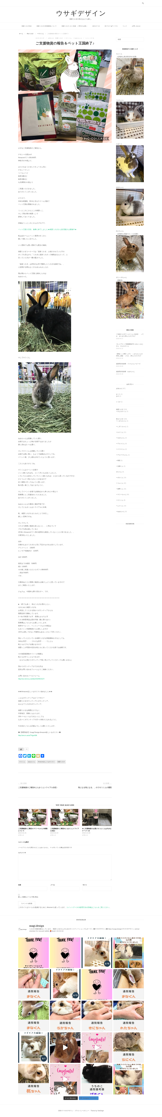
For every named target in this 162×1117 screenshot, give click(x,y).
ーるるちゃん (120, 438)
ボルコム (119, 472)
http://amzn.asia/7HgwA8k (27, 735)
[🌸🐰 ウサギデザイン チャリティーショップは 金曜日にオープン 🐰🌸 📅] (65, 952)
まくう (118, 394)
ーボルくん (119, 477)
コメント (22, 852)
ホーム (21, 33)
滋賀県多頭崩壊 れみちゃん (125, 371)
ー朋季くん (119, 489)
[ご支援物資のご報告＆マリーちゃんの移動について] (33, 817)
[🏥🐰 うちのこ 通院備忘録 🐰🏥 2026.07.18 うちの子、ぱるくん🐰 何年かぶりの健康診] (97, 1079)
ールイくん (119, 432)
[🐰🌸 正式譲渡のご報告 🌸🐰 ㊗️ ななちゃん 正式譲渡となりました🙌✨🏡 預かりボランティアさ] (65, 1047)
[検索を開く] (143, 3)
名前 (19, 885)
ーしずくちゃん (121, 426)
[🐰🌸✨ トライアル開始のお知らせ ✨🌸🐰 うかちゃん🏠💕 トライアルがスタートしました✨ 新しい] (97, 952)
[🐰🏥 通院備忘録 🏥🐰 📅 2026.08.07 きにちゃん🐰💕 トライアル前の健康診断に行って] (97, 1016)
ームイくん (119, 506)
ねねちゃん (31, 762)
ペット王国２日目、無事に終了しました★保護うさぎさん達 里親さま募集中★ (47, 229)
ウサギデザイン (81, 13)
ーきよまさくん (121, 411)
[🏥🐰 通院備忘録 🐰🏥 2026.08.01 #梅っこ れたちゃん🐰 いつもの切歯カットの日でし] (128, 1016)
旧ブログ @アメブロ (111, 26)
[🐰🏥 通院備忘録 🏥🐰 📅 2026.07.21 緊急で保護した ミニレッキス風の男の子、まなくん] (33, 1016)
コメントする (89, 38)
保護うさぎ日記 (27, 26)
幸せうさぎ (30, 33)
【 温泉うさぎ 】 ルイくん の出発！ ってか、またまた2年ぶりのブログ (130, 335)
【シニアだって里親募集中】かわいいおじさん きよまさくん (129, 345)
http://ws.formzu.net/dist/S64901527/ (31, 679)
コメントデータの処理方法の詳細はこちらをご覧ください (87, 907)
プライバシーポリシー (82, 1111)
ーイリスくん (120, 449)
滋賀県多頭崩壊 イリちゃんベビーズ (128, 364)
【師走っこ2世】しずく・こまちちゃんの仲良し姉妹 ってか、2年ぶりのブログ (129, 355)
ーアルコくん (120, 443)
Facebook (130, 524)
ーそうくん (40, 33)
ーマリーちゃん (121, 494)
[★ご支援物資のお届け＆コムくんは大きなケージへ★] (97, 817)
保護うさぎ (59, 38)
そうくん (22, 762)
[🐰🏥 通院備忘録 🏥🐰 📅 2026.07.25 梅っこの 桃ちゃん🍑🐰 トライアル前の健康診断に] (33, 1079)
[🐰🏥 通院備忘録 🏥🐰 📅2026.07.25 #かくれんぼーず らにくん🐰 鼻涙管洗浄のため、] (128, 1047)
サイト (85, 885)
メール (52, 885)
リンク (125, 26)
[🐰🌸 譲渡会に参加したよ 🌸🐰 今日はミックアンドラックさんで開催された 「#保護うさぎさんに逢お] (128, 952)
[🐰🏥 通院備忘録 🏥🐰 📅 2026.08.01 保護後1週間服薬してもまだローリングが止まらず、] (33, 984)
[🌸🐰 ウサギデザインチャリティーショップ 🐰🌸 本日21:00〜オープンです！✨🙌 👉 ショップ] (33, 952)
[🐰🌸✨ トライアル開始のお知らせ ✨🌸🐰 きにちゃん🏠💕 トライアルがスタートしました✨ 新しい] (65, 984)
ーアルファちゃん (122, 455)
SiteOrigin (101, 1111)
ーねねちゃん (77, 38)
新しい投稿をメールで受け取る (28, 897)
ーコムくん (119, 483)
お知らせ (51, 38)
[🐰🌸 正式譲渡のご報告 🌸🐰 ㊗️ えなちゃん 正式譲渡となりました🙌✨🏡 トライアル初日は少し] (97, 1047)
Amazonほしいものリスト (46, 762)
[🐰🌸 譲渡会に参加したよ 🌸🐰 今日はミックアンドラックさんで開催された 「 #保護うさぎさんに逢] (128, 1079)
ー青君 (118, 460)
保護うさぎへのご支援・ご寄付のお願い (74, 26)
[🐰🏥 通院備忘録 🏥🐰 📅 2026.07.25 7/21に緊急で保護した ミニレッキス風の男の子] (128, 984)
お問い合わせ (136, 26)
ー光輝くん (119, 466)
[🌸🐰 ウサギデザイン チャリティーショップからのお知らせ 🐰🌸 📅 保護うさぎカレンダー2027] (97, 984)
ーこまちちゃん (121, 421)
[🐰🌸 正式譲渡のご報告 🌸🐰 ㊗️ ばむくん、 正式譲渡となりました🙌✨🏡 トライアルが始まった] (65, 1079)
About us (96, 26)
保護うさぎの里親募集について (47, 26)
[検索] (141, 38)
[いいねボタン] (21, 749)
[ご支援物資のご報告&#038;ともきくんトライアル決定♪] (65, 817)
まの (117, 396)
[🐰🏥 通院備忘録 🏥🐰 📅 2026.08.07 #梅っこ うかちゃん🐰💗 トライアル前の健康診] (65, 1016)
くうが (118, 402)
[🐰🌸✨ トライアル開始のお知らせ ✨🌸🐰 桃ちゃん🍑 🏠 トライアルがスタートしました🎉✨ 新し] (33, 1047)
